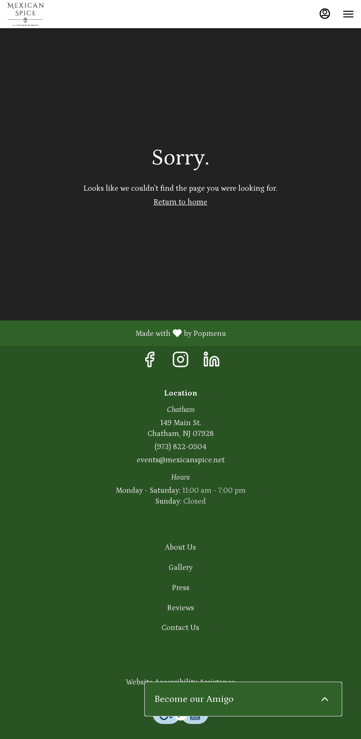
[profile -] (324, 13)
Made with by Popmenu (116, 333)
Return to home (180, 202)
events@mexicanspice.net (181, 460)
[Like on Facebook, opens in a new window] (149, 363)
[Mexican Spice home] (49, 14)
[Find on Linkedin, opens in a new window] (211, 363)
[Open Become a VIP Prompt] (325, 699)
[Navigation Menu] (348, 14)
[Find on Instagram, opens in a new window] (180, 363)
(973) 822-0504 (180, 447)
